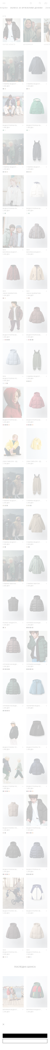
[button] (25, 1036)
